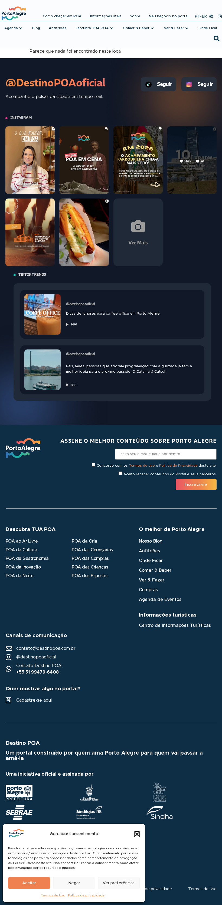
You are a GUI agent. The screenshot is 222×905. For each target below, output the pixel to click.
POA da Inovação (23, 567)
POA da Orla (84, 541)
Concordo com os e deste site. (157, 465)
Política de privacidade (86, 895)
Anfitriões (149, 551)
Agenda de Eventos (160, 599)
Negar (74, 883)
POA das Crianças (90, 567)
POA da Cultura (21, 550)
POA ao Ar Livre (22, 541)
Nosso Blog (150, 541)
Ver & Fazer (151, 580)
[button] (137, 834)
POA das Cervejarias (92, 550)
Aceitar (29, 883)
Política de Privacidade (178, 465)
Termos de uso (142, 465)
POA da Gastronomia (27, 558)
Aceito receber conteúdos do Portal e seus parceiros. (170, 474)
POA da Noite (20, 576)
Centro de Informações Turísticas (175, 625)
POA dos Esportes (90, 576)
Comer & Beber (155, 570)
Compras (148, 590)
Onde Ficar (151, 561)
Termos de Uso (53, 895)
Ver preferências (119, 883)
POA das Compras (90, 558)
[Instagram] (220, 16)
